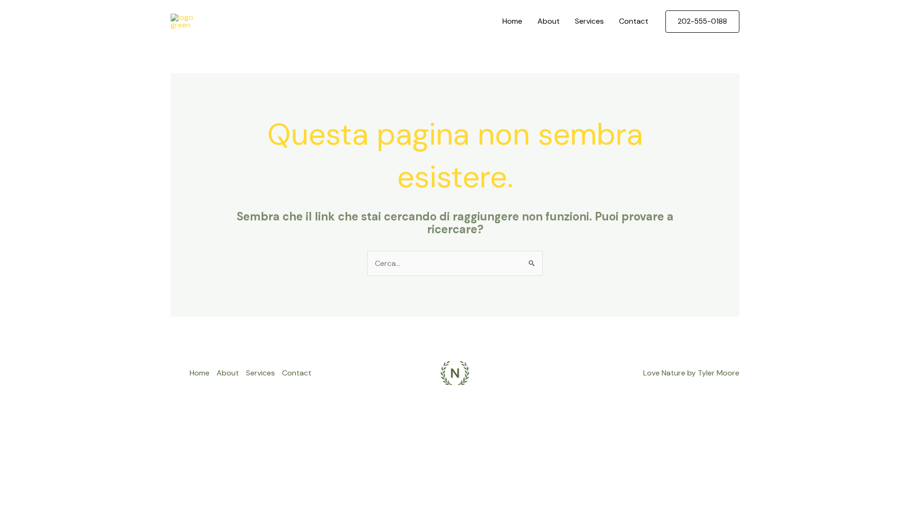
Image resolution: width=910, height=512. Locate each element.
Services (589, 21)
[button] (702, 21)
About (548, 21)
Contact (633, 21)
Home (512, 21)
